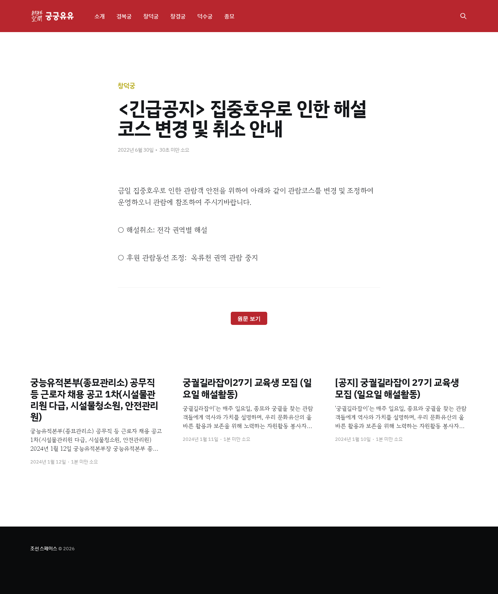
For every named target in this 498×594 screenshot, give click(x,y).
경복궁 (124, 16)
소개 (99, 16)
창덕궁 (151, 16)
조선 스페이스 (43, 548)
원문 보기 (249, 318)
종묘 (229, 16)
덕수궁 (205, 16)
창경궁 (178, 16)
